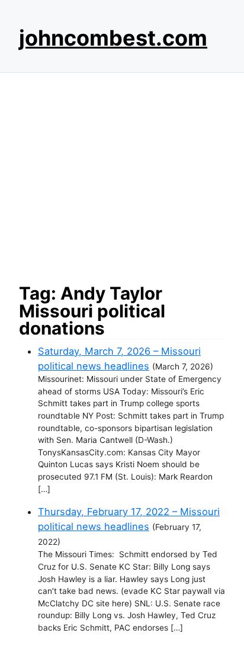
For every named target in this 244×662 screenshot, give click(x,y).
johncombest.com (113, 38)
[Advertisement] (122, 175)
